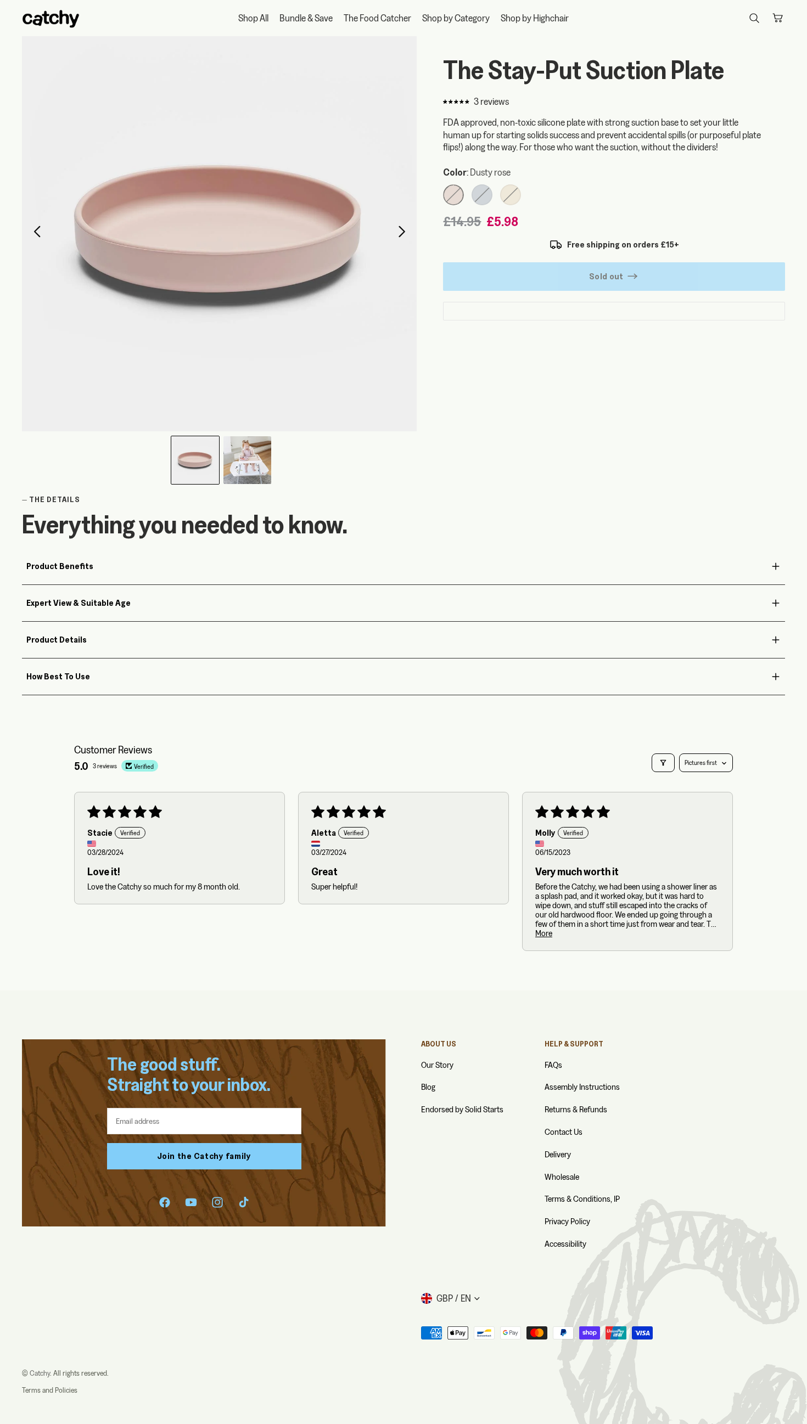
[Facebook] (164, 1202)
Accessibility (565, 1243)
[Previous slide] (34, 234)
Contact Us (563, 1131)
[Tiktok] (243, 1202)
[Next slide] (405, 234)
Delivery (558, 1154)
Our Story (437, 1065)
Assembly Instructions (582, 1086)
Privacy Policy (567, 1221)
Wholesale (562, 1176)
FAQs (553, 1065)
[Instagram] (217, 1202)
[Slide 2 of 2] (247, 460)
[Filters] (663, 762)
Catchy (40, 1373)
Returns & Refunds (576, 1109)
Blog (428, 1086)
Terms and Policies (49, 1390)
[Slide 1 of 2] (195, 460)
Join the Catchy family (204, 1156)
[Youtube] (191, 1202)
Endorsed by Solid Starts (462, 1109)
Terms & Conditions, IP (582, 1198)
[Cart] (777, 18)
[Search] (754, 18)
